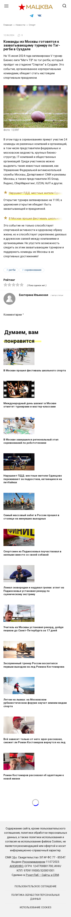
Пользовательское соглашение (36, 886)
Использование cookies (35, 907)
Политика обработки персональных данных (35, 897)
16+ (14, 857)
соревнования (32, 270)
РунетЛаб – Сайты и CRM (42, 875)
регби (12, 270)
